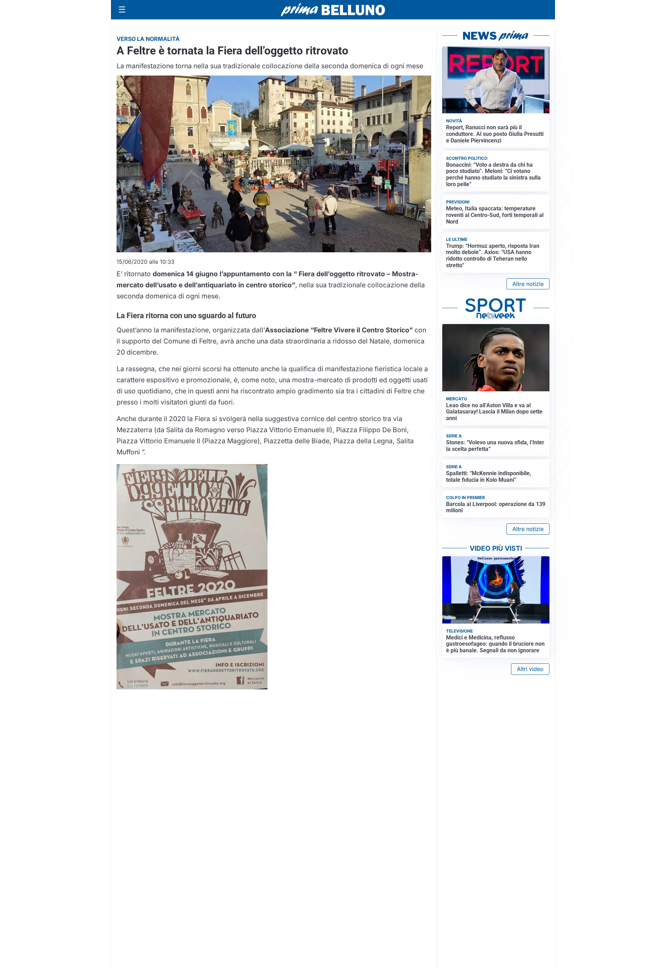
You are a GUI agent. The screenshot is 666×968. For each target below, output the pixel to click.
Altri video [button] (530, 668)
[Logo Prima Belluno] (333, 9)
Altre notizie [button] (528, 283)
